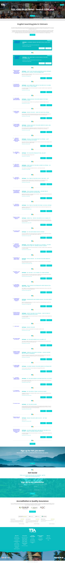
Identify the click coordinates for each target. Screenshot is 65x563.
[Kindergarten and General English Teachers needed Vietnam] (17, 299)
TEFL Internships (32, 561)
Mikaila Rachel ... (43, 541)
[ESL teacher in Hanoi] (17, 403)
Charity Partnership (16, 560)
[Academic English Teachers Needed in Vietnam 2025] (17, 366)
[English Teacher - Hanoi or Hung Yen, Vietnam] (17, 112)
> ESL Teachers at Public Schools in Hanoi (34, 391)
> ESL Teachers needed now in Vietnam (33, 231)
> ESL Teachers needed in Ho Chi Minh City (34, 339)
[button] (16, 483)
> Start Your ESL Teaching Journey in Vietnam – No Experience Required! (36, 166)
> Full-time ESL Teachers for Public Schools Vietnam (36, 205)
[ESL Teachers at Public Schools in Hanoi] (17, 391)
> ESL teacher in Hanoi (29, 404)
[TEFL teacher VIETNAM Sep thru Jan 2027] (17, 153)
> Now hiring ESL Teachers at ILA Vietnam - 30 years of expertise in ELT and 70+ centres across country (36, 245)
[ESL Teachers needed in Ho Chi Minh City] (17, 339)
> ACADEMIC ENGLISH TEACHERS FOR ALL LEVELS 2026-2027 (36, 43)
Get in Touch (48, 559)
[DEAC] (34, 529)
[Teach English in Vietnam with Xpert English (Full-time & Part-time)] (17, 285)
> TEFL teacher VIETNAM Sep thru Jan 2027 (34, 153)
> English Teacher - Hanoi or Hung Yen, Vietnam (35, 112)
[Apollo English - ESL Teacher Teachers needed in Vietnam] (17, 258)
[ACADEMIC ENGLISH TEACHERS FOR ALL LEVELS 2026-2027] (17, 42)
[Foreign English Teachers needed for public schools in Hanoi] (17, 99)
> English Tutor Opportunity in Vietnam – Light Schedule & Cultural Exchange (35, 139)
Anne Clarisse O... (28, 541)
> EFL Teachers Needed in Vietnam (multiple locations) (37, 378)
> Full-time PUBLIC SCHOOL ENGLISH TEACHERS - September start (35, 58)
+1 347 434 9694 (4, 2)
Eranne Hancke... (13, 541)
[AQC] (42, 529)
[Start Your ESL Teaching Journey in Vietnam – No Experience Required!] (17, 165)
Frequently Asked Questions (40, 561)
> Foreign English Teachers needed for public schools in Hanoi (35, 100)
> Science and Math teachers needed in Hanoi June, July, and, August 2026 (36, 126)
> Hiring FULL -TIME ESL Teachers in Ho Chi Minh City (36, 218)
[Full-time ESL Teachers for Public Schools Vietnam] (17, 205)
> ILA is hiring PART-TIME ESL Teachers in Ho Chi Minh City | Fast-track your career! (36, 86)
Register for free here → (40, 0)
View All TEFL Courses (24, 559)
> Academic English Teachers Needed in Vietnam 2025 (36, 366)
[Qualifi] (24, 529)
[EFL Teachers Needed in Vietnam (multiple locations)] (17, 378)
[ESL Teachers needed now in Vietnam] (17, 231)
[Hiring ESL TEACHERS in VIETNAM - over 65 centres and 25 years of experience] (17, 352)
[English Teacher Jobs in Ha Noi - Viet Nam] (17, 417)
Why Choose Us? (16, 559)
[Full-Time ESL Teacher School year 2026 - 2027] (17, 178)
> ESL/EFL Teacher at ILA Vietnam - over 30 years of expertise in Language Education (36, 314)
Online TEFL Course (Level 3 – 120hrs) (24, 561)
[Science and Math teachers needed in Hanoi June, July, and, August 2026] (17, 125)
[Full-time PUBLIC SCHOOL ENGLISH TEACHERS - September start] (17, 57)
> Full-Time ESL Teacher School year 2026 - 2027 (35, 178)
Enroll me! (44, 19)
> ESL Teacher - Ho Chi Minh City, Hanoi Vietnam (35, 272)
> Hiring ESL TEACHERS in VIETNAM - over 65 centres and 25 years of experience (36, 353)
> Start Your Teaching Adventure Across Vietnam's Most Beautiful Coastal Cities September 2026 (36, 72)
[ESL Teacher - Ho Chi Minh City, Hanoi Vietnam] (17, 272)
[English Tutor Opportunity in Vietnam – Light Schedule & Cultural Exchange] (17, 140)
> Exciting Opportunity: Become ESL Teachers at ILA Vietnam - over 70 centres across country (36, 431)
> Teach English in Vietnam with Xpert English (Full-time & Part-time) (36, 286)
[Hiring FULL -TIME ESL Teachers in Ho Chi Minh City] (17, 218)
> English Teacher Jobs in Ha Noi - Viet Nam (34, 418)
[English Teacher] (17, 326)
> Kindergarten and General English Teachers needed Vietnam (37, 300)
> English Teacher (28, 327)
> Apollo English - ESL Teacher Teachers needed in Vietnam (36, 259)
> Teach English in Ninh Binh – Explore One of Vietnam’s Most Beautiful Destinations (35, 192)
